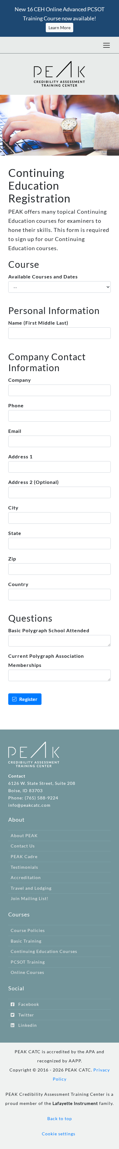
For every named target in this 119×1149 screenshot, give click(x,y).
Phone (16, 405)
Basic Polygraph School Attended (48, 630)
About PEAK (24, 835)
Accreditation (26, 877)
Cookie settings (58, 1133)
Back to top (59, 1118)
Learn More (59, 27)
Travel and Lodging (31, 888)
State (14, 533)
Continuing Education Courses (44, 951)
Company (19, 380)
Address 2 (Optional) (33, 482)
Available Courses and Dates (43, 276)
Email (14, 431)
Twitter (24, 1014)
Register (27, 699)
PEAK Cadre (24, 856)
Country (18, 584)
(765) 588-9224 (41, 797)
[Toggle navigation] (106, 45)
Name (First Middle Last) (38, 323)
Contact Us (23, 845)
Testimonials (24, 867)
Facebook (27, 1004)
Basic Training (26, 941)
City (13, 507)
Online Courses (27, 972)
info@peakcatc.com (29, 805)
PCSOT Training (28, 961)
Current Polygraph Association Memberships (46, 660)
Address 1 (20, 456)
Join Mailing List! (30, 898)
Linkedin (26, 1025)
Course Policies (28, 930)
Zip (12, 558)
